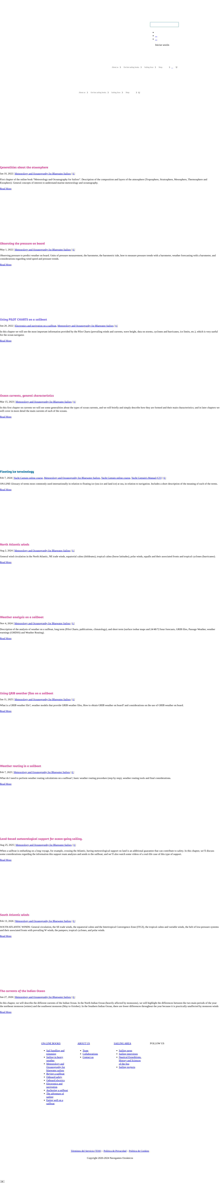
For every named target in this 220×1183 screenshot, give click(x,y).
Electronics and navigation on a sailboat (35, 325)
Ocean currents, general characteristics (27, 395)
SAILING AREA (122, 1043)
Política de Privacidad (115, 1150)
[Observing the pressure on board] (40, 237)
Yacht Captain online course (28, 477)
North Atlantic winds (14, 544)
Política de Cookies (139, 1150)
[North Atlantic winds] (40, 538)
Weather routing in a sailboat (20, 766)
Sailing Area (148, 67)
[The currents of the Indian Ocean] (40, 984)
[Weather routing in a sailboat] (40, 759)
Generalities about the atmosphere (24, 167)
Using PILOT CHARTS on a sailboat (23, 319)
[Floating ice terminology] (40, 465)
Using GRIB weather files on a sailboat (26, 693)
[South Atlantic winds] (40, 908)
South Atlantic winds (14, 915)
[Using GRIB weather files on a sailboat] (40, 687)
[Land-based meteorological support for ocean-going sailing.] (40, 832)
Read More (5, 188)
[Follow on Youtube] (43, 24)
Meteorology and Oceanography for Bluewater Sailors (43, 173)
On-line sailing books (131, 67)
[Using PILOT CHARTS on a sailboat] (40, 313)
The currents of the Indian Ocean (22, 991)
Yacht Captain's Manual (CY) (146, 477)
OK (2, 1182)
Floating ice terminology (17, 471)
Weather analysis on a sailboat (22, 617)
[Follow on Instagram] (53, 24)
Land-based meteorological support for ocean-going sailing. (41, 839)
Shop (160, 67)
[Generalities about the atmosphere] (40, 161)
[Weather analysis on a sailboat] (40, 610)
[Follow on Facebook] (48, 24)
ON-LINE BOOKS (50, 1043)
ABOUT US (84, 1043)
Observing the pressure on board (22, 243)
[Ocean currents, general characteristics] (40, 389)
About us (115, 67)
